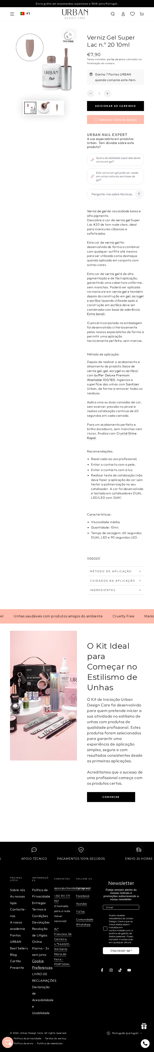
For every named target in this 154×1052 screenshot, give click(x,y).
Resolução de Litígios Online (40, 935)
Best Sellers (19, 948)
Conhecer (111, 796)
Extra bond (95, 314)
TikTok (80, 911)
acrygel (137, 296)
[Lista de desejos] (132, 13)
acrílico (95, 300)
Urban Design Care (31, 1032)
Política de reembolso (50, 1043)
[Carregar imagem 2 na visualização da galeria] (43, 108)
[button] (112, 14)
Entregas (39, 903)
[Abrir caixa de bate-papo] (145, 1043)
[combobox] (25, 14)
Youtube (81, 903)
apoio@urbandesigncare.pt (72, 888)
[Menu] (12, 14)
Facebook (82, 896)
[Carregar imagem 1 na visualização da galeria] (30, 108)
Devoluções (41, 922)
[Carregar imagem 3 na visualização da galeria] (57, 108)
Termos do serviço (55, 1038)
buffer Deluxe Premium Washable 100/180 (108, 377)
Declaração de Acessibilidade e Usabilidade (42, 1000)
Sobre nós (17, 890)
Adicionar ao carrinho (115, 105)
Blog (13, 955)
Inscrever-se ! (121, 951)
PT (28, 13)
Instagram (83, 888)
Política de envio (23, 1043)
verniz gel (123, 220)
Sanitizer (132, 384)
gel (128, 296)
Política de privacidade (27, 1038)
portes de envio (116, 59)
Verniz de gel (96, 211)
